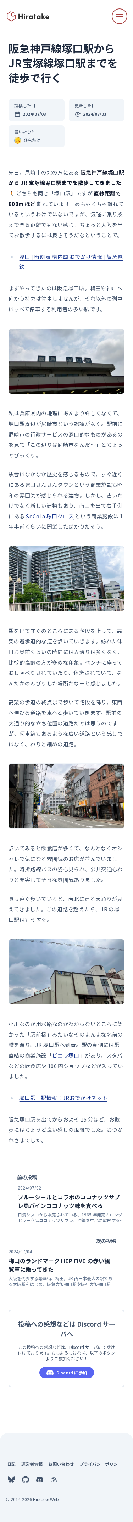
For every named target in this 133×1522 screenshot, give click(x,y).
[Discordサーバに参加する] (39, 1479)
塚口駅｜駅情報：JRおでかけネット (63, 1097)
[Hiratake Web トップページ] (28, 16)
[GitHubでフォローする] (25, 1479)
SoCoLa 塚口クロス (49, 516)
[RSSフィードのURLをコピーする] (54, 1479)
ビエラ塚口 (65, 1055)
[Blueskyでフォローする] (11, 1479)
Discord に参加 (71, 1372)
